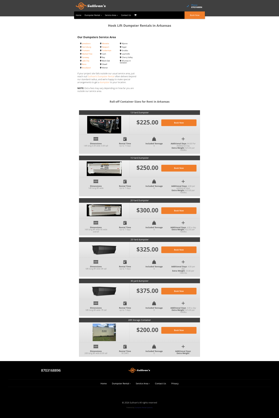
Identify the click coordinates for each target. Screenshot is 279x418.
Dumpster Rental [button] (93, 15)
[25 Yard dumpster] (104, 249)
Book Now (194, 15)
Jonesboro (86, 43)
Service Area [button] (111, 15)
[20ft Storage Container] (104, 332)
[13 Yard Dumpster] (104, 124)
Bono (84, 64)
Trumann (86, 50)
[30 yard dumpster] (104, 291)
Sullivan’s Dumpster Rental (101, 76)
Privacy (175, 383)
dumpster (105, 82)
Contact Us (126, 15)
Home (78, 15)
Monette (105, 43)
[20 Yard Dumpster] (104, 210)
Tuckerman (106, 50)
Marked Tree (87, 54)
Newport (105, 47)
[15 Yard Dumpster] (104, 169)
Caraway (85, 57)
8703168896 (51, 370)
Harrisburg (86, 47)
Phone (194, 5)
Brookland (86, 68)
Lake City (85, 61)
